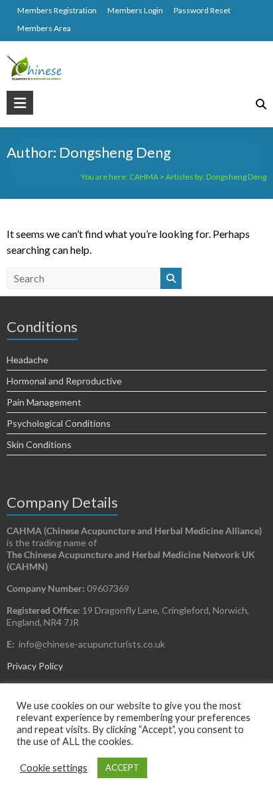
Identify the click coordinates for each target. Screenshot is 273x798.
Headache (27, 359)
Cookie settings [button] (53, 767)
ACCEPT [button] (122, 767)
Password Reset (202, 10)
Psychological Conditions (59, 423)
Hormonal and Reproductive (64, 380)
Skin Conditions (39, 444)
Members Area (44, 28)
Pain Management (44, 402)
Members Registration (57, 10)
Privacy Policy (35, 665)
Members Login (135, 10)
